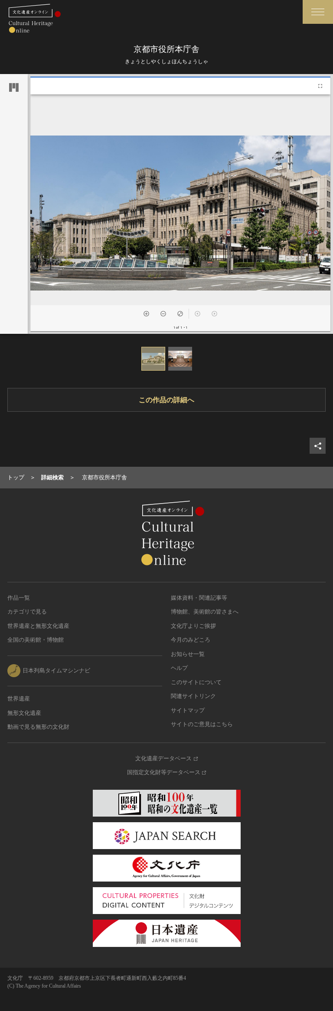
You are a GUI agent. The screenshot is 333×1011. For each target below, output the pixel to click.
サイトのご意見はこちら (202, 724)
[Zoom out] (163, 313)
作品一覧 (18, 597)
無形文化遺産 (24, 713)
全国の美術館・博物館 (35, 639)
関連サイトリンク (193, 696)
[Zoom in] (146, 313)
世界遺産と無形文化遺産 (38, 626)
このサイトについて (196, 682)
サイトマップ (188, 710)
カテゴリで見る (27, 611)
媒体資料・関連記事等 (199, 597)
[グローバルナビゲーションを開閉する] (318, 12)
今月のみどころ (190, 639)
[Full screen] (320, 86)
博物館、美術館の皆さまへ (204, 611)
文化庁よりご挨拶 (193, 626)
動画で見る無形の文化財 (38, 727)
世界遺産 (18, 698)
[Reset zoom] (180, 313)
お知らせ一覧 (188, 654)
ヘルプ (179, 668)
